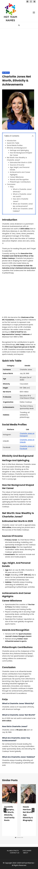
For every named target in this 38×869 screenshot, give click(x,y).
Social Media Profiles (15, 145)
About (25, 853)
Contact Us (14, 853)
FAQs (12, 187)
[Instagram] (30, 1)
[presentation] (9, 793)
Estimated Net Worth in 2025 (21, 162)
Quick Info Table (13, 143)
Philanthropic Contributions (20, 182)
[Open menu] (34, 12)
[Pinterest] (34, 1)
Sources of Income (17, 165)
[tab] (15, 837)
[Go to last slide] (5, 810)
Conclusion (11, 184)
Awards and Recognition (19, 179)
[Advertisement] (19, 48)
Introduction (11, 141)
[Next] (33, 810)
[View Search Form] (19, 25)
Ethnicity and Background (17, 148)
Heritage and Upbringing (19, 150)
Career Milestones (17, 177)
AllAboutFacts (13, 850)
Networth (5, 72)
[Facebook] (27, 1)
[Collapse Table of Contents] (33, 136)
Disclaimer (27, 850)
